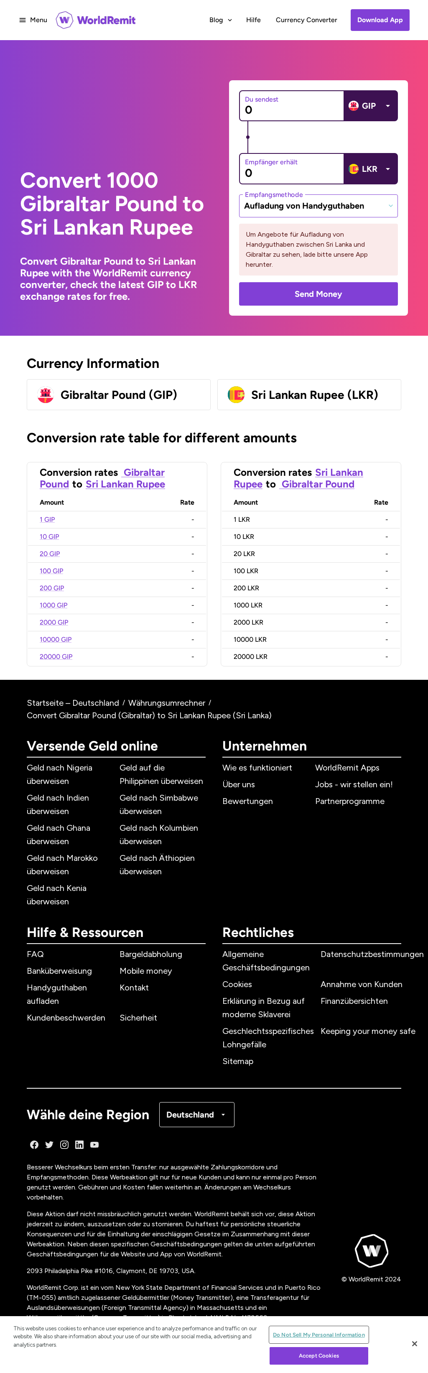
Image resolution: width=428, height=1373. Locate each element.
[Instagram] (64, 1144)
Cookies (237, 984)
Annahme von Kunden (362, 984)
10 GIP (49, 537)
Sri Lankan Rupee (125, 484)
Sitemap (237, 1061)
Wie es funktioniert (257, 768)
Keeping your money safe (368, 1031)
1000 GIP (53, 605)
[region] (214, 1344)
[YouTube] (94, 1144)
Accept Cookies (319, 1356)
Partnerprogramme (350, 801)
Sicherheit (138, 1018)
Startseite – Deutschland (73, 703)
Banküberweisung (59, 971)
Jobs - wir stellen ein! (354, 784)
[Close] (414, 1344)
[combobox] (318, 206)
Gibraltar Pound (316, 484)
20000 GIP (56, 657)
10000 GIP (55, 639)
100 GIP (51, 571)
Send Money (318, 294)
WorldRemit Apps (347, 768)
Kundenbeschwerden (66, 1018)
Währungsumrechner (166, 703)
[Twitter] (49, 1144)
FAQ (35, 954)
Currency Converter (306, 20)
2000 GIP (54, 622)
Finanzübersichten (354, 1001)
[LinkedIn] (79, 1144)
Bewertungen (247, 801)
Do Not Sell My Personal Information (319, 1335)
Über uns (238, 784)
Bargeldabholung (151, 954)
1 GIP (47, 519)
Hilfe (253, 20)
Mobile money (146, 971)
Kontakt (134, 988)
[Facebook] (34, 1144)
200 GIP (52, 588)
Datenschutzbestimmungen (372, 954)
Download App (380, 20)
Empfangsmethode (274, 194)
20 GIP (50, 554)
